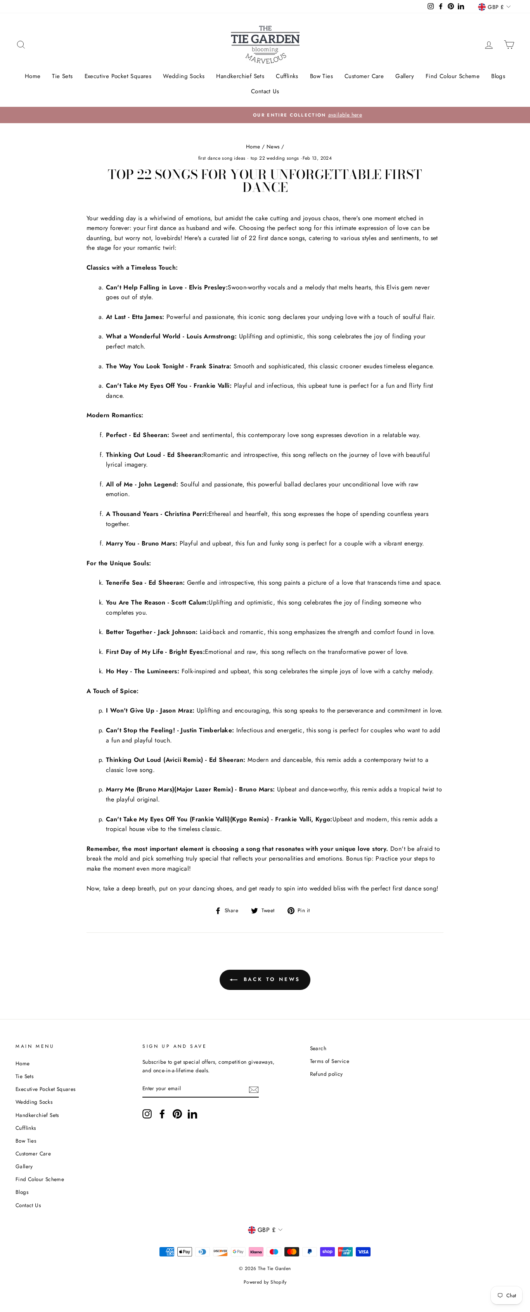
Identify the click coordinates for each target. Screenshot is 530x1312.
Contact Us (265, 91)
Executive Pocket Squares (118, 76)
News (273, 146)
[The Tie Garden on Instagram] (147, 1114)
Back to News (271, 979)
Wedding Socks (183, 76)
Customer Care (364, 76)
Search (318, 1048)
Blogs (498, 76)
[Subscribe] (254, 1089)
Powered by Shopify (265, 1282)
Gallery (404, 76)
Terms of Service (329, 1061)
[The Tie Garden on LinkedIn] (192, 1114)
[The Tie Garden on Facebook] (162, 1114)
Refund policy (326, 1074)
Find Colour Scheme (453, 76)
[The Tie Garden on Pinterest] (177, 1114)
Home (33, 76)
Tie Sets (62, 76)
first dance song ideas (222, 158)
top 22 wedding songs (275, 158)
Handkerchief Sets (240, 76)
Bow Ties (321, 76)
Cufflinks (287, 76)
